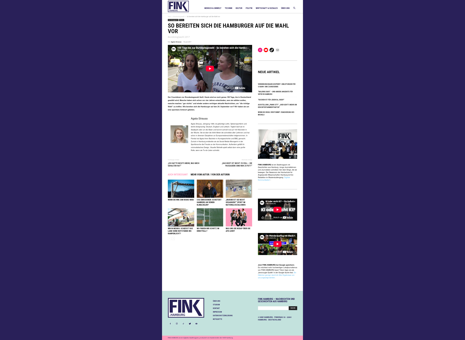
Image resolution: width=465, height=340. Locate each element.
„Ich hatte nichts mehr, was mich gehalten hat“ (183, 164)
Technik (228, 8)
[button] (294, 8)
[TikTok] (183, 323)
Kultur (239, 8)
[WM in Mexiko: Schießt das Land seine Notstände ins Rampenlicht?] (181, 217)
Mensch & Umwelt (212, 8)
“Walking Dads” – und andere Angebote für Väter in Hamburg (275, 93)
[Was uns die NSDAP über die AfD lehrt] (239, 217)
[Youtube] (196, 323)
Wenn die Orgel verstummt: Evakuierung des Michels (276, 113)
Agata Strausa (176, 42)
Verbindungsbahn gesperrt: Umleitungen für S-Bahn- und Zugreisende (276, 85)
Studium (216, 305)
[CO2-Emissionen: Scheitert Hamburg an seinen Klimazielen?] (210, 189)
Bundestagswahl (179, 16)
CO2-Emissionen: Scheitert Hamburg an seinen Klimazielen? (209, 202)
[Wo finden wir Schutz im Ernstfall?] (210, 217)
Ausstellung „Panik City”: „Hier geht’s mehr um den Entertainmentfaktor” (277, 106)
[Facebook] (170, 323)
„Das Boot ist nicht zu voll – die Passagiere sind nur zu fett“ (237, 164)
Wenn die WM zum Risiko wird (181, 200)
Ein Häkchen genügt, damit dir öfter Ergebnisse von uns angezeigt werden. (277, 275)
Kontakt (216, 308)
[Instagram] (176, 323)
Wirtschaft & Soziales (267, 8)
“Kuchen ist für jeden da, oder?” (271, 100)
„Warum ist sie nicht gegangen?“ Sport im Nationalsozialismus (236, 202)
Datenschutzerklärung (223, 316)
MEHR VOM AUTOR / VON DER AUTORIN (210, 174)
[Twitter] (189, 323)
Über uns (285, 8)
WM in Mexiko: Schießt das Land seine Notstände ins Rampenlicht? (180, 231)
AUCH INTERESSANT (178, 174)
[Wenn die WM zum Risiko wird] (181, 189)
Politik (249, 8)
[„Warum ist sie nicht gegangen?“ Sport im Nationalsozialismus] (239, 189)
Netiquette (217, 319)
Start (169, 16)
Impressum (217, 312)
